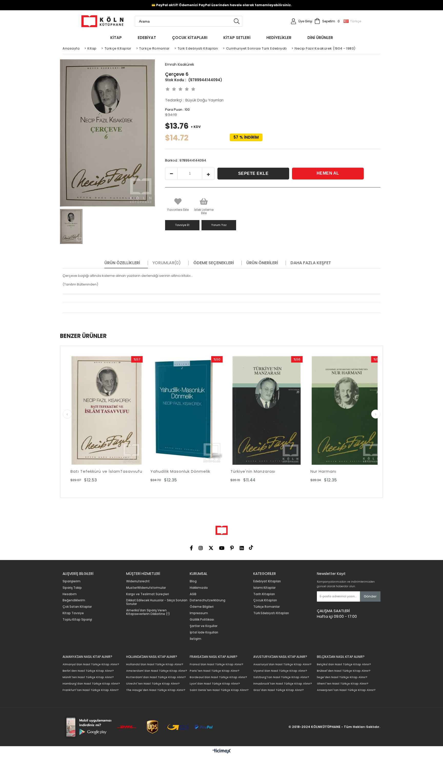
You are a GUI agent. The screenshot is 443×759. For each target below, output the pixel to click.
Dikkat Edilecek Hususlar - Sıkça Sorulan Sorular (156, 602)
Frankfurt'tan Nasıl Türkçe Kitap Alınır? (91, 690)
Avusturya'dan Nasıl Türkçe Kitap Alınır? (282, 664)
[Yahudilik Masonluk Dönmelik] (113, 410)
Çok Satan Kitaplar (77, 607)
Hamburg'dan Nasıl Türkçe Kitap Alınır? (91, 683)
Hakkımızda (199, 588)
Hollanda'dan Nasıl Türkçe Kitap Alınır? (154, 664)
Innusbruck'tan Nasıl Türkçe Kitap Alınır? (282, 683)
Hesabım (70, 594)
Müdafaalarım (331, 471)
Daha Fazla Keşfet (310, 263)
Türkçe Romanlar (266, 607)
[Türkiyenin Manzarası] (193, 410)
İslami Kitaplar (264, 588)
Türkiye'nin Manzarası (179, 471)
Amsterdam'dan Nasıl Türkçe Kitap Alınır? (156, 670)
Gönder (370, 596)
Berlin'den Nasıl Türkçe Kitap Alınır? (88, 670)
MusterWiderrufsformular (146, 588)
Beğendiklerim (74, 600)
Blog (193, 581)
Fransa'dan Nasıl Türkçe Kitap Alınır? (216, 664)
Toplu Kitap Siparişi (77, 619)
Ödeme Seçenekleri (213, 263)
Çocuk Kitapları (265, 600)
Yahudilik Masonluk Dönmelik (107, 471)
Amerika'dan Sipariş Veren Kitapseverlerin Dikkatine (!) (148, 612)
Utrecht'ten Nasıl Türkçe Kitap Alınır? (153, 683)
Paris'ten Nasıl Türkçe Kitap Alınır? (214, 670)
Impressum (199, 613)
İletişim (195, 639)
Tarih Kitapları (264, 594)
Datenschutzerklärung (207, 600)
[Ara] (236, 21)
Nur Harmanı (250, 471)
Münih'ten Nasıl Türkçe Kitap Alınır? (88, 677)
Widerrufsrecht (138, 581)
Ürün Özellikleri (122, 263)
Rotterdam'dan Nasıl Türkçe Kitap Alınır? (156, 677)
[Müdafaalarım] (353, 410)
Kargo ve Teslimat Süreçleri (147, 594)
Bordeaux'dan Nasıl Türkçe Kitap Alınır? (218, 677)
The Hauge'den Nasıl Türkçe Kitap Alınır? (155, 690)
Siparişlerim (71, 581)
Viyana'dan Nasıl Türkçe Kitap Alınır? (280, 670)
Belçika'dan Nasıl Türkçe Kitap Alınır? (344, 664)
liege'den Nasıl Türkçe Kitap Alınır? (342, 677)
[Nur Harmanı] (273, 410)
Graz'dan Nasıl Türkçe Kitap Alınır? (278, 690)
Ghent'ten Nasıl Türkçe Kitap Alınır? (342, 683)
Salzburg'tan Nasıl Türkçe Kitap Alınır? (281, 677)
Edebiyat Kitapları (267, 581)
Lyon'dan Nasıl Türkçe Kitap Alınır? (215, 683)
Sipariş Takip (72, 588)
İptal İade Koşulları (204, 632)
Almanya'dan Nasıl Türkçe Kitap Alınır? (91, 664)
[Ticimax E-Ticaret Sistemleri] (222, 751)
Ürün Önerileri (262, 263)
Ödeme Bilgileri (202, 607)
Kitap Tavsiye (73, 613)
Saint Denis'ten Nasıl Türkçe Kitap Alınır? (219, 690)
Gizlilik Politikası (202, 619)
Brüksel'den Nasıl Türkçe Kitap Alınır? (343, 670)
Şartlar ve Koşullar (203, 626)
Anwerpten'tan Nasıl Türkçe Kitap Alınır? (346, 690)
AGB (193, 594)
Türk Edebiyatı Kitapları (271, 613)
